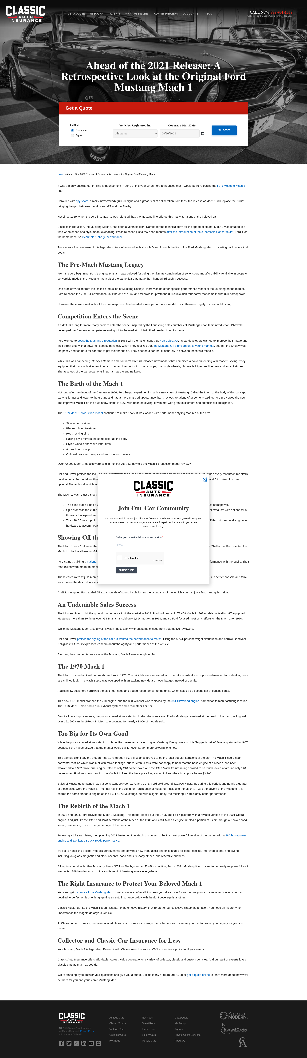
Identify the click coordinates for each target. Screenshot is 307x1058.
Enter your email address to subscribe (139, 537)
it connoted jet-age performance (102, 237)
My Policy (97, 13)
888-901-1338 (281, 12)
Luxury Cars (149, 1035)
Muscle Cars (149, 1040)
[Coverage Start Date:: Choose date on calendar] (203, 133)
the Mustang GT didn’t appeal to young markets (184, 345)
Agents (115, 13)
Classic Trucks (117, 1023)
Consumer (81, 130)
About (209, 13)
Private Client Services (188, 1035)
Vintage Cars (116, 1029)
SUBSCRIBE (126, 570)
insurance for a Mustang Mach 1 (95, 892)
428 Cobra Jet (169, 340)
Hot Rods (114, 1040)
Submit (224, 130)
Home (61, 174)
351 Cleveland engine (185, 701)
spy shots (82, 201)
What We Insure (136, 13)
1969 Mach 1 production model (83, 413)
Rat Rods (147, 1017)
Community (190, 13)
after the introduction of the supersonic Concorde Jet (199, 232)
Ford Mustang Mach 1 (231, 185)
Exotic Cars (148, 1029)
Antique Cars (116, 1017)
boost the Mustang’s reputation (97, 340)
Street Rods (148, 1023)
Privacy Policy (87, 1031)
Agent (79, 135)
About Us (180, 1040)
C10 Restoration (166, 13)
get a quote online (198, 974)
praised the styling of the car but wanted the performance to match (119, 639)
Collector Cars (117, 1035)
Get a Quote (76, 13)
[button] (204, 479)
